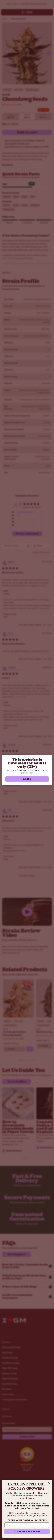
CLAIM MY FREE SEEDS (27, 1531)
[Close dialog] (49, 1483)
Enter (27, 779)
